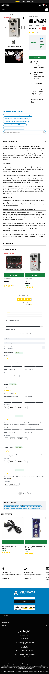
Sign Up (24, 601)
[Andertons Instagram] (23, 651)
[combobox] (24, 9)
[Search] (46, 9)
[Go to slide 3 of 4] (25, 582)
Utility (21, 505)
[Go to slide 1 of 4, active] (22, 582)
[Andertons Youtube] (17, 651)
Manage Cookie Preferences (30, 654)
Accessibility (22, 654)
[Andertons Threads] (29, 651)
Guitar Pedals (11, 505)
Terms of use (16, 654)
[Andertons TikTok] (26, 651)
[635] (11, 552)
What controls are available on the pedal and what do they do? (18, 115)
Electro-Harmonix (36, 505)
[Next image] (22, 27)
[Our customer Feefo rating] (24, 607)
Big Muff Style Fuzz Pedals (32, 506)
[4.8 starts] (8, 286)
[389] (35, 553)
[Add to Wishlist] (22, 253)
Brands (6, 505)
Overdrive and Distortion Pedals (11, 506)
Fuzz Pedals (22, 506)
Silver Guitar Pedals (27, 505)
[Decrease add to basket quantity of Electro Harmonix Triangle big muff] (30, 53)
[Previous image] (5, 27)
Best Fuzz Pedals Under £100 (17, 508)
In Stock (6, 283)
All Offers (17, 505)
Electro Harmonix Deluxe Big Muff (11, 280)
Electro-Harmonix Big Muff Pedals (32, 508)
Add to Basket (37, 57)
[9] (13, 285)
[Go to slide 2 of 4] (23, 582)
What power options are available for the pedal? (15, 124)
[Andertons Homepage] (5, 5)
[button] (33, 32)
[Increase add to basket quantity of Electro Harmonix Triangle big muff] (44, 53)
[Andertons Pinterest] (32, 651)
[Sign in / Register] (40, 5)
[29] (34, 287)
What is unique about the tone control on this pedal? (16, 121)
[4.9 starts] (29, 287)
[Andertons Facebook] (20, 651)
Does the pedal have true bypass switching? (14, 128)
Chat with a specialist (25, 656)
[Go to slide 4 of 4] (26, 582)
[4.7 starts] (6, 552)
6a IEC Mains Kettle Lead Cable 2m (9, 546)
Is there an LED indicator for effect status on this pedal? (16, 118)
